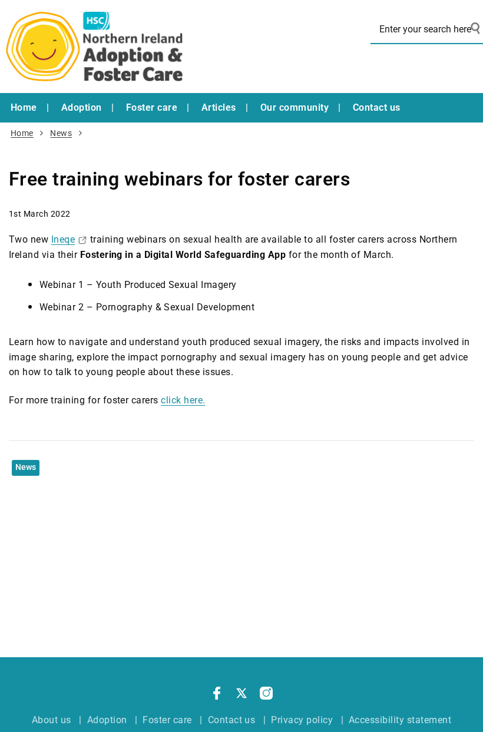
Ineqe (63, 239)
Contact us (377, 107)
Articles (218, 107)
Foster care (151, 107)
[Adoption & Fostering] (94, 46)
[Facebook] (216, 695)
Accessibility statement (400, 720)
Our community (294, 107)
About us (51, 720)
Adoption (81, 107)
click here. (183, 400)
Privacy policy (302, 720)
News (61, 133)
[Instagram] (266, 695)
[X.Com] (241, 695)
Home (24, 107)
